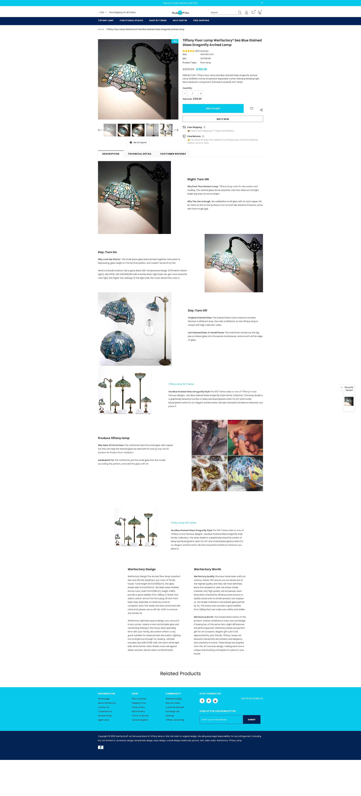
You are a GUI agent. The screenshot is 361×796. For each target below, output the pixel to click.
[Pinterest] (208, 700)
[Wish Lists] (251, 108)
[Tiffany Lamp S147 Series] (125, 392)
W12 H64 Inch (207, 54)
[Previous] (102, 130)
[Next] (174, 130)
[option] (138, 79)
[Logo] (180, 13)
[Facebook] (202, 700)
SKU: (185, 58)
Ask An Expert (140, 142)
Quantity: (187, 88)
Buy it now (223, 119)
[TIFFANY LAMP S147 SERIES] (136, 529)
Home (101, 29)
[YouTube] (215, 700)
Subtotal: (187, 99)
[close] (262, 2)
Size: (185, 54)
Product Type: (190, 62)
